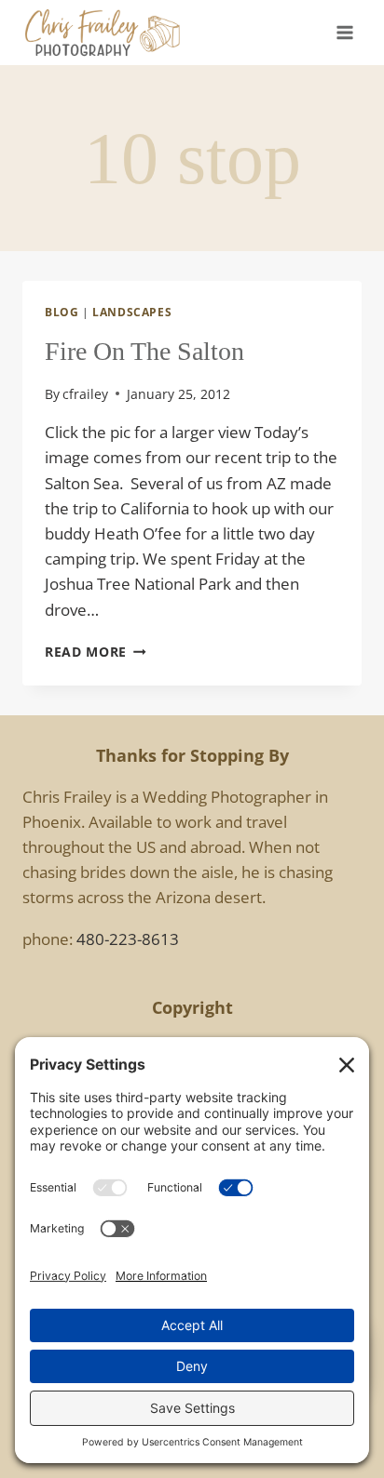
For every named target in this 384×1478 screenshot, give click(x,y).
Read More (95, 651)
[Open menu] (344, 32)
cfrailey (85, 394)
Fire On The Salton (144, 351)
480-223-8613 (127, 939)
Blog (61, 311)
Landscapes (131, 311)
